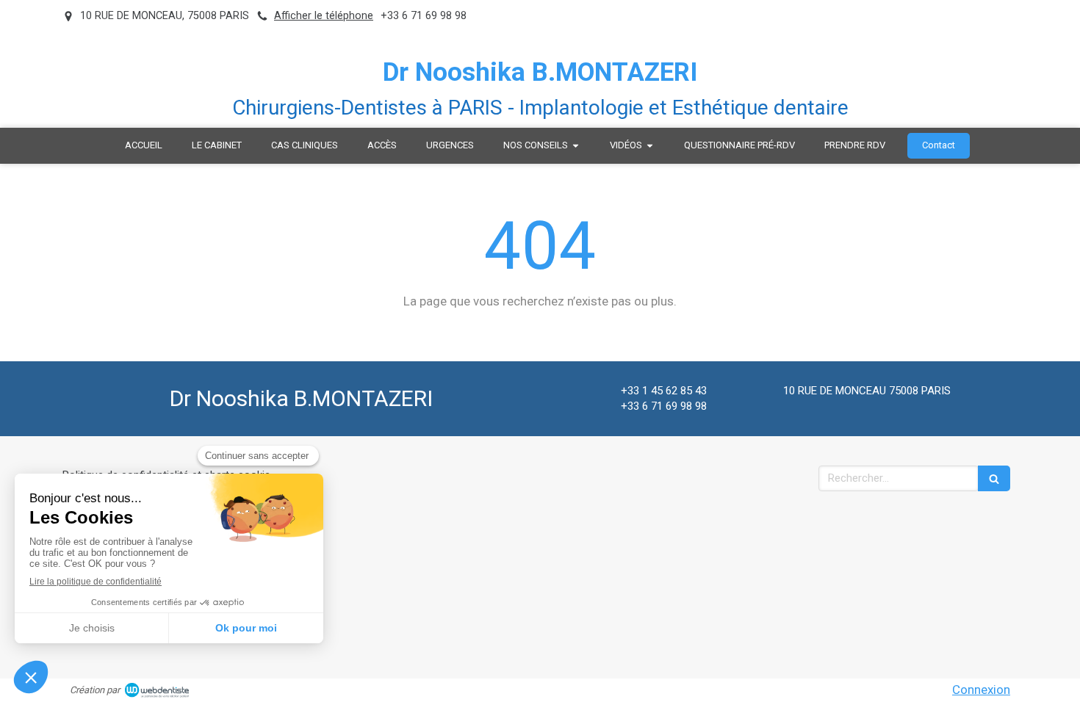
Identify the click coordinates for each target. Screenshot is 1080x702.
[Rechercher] (994, 478)
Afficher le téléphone (323, 16)
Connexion (981, 689)
